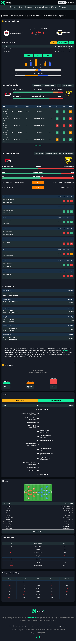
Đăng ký (62, 2)
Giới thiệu (41, 626)
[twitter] (36, 637)
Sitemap (65, 626)
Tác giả (60, 626)
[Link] (6, 2)
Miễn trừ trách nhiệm (51, 626)
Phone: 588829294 (38, 633)
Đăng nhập (70, 2)
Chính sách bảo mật (21, 626)
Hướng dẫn (11, 626)
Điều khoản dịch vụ (33, 626)
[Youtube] (39, 637)
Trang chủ (6, 15)
